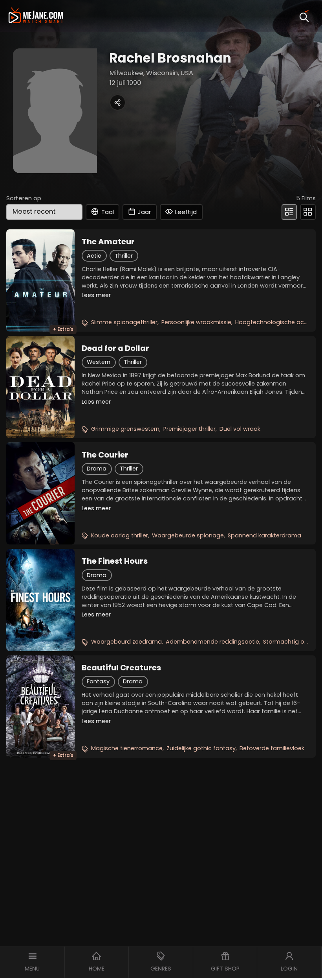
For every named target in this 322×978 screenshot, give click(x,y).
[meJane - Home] (35, 16)
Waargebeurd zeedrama (126, 642)
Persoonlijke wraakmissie (196, 322)
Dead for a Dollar (115, 348)
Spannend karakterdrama (264, 535)
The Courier (105, 455)
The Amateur (108, 241)
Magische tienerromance (127, 748)
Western (98, 362)
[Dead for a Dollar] (40, 387)
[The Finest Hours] (40, 600)
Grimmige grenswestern (125, 429)
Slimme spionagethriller (124, 322)
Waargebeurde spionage (188, 535)
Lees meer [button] (96, 295)
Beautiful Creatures (121, 667)
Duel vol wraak (240, 429)
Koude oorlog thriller (119, 535)
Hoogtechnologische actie (273, 322)
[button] (32, 962)
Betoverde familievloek (272, 748)
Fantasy (98, 681)
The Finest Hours (115, 561)
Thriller (124, 256)
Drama (96, 468)
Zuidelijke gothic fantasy (201, 748)
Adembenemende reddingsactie (212, 642)
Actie (94, 256)
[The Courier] (40, 493)
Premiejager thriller (189, 429)
